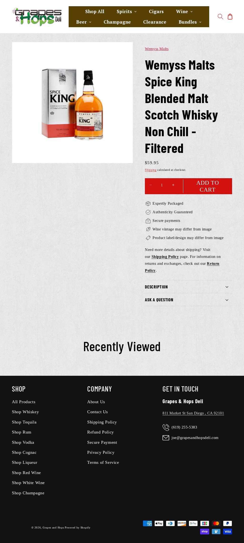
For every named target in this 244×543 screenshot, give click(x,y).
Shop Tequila (24, 422)
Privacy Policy (100, 452)
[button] (221, 16)
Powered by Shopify (78, 527)
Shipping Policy (102, 422)
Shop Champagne (28, 493)
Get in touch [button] (180, 388)
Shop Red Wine (26, 472)
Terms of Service (103, 462)
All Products (23, 401)
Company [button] (99, 388)
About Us (96, 401)
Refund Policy (100, 432)
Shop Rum (21, 432)
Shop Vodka (23, 442)
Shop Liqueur (24, 462)
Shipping (151, 170)
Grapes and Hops (54, 527)
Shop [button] (19, 388)
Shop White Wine (28, 482)
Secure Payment (102, 442)
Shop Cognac (24, 452)
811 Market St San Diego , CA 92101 (193, 413)
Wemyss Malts (156, 49)
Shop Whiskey (25, 411)
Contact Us (97, 411)
